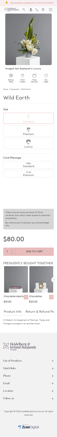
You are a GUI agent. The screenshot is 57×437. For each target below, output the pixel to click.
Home (5, 89)
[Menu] (51, 9)
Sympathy (14, 89)
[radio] (28, 118)
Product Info (12, 311)
